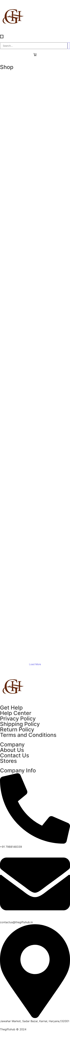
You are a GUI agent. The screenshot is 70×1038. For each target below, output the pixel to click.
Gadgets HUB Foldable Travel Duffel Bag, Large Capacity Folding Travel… (35, 284)
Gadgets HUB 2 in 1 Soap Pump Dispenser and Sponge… (35, 207)
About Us (12, 750)
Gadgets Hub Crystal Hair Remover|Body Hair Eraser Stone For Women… (35, 84)
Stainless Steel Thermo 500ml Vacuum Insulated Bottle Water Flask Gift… (35, 256)
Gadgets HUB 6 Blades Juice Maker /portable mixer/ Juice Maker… (35, 341)
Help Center (15, 713)
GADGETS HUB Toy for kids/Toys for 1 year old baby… (35, 568)
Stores (8, 761)
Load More (35, 664)
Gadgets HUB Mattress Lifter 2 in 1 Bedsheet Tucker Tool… (35, 373)
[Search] (69, 45)
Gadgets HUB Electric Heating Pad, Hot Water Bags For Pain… (35, 528)
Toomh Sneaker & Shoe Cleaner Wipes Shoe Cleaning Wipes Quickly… (35, 236)
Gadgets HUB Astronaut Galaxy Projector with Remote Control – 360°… (35, 621)
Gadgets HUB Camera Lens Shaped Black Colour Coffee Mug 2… (35, 601)
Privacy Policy (18, 718)
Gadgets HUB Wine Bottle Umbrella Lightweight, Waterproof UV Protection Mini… (35, 120)
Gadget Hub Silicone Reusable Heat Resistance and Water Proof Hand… (35, 155)
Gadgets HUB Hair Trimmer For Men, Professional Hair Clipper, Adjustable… (35, 467)
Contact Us (14, 755)
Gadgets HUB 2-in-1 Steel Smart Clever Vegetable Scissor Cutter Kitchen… (35, 406)
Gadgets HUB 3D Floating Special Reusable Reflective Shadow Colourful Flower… (35, 643)
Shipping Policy (20, 724)
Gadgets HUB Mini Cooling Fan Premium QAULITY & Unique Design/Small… (35, 434)
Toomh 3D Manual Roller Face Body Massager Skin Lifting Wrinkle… (35, 495)
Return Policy (17, 729)
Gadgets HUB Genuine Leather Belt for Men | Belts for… (35, 304)
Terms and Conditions (28, 735)
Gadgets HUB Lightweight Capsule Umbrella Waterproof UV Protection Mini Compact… (35, 177)
